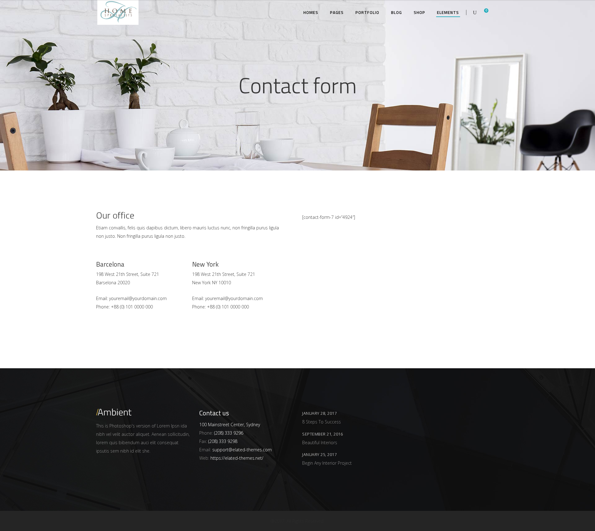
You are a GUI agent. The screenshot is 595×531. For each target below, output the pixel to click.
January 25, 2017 (319, 454)
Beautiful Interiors (319, 442)
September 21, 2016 (322, 434)
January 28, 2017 (319, 413)
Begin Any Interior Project (327, 463)
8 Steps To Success (321, 422)
